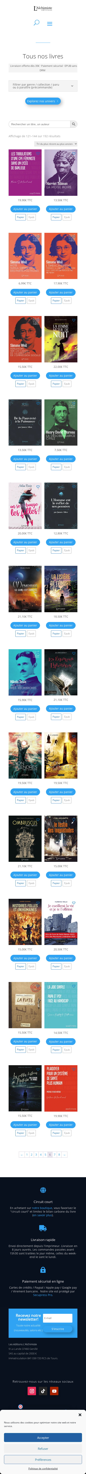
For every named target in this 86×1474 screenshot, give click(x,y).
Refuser (43, 1449)
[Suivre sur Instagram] (32, 1391)
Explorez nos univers (41, 101)
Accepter (43, 1438)
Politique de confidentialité (43, 1468)
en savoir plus (42, 1215)
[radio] (21, 217)
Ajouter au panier (25, 209)
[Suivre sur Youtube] (54, 1391)
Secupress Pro (42, 1295)
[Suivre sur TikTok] (43, 1391)
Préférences (43, 1460)
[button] (80, 1415)
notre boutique (42, 1208)
